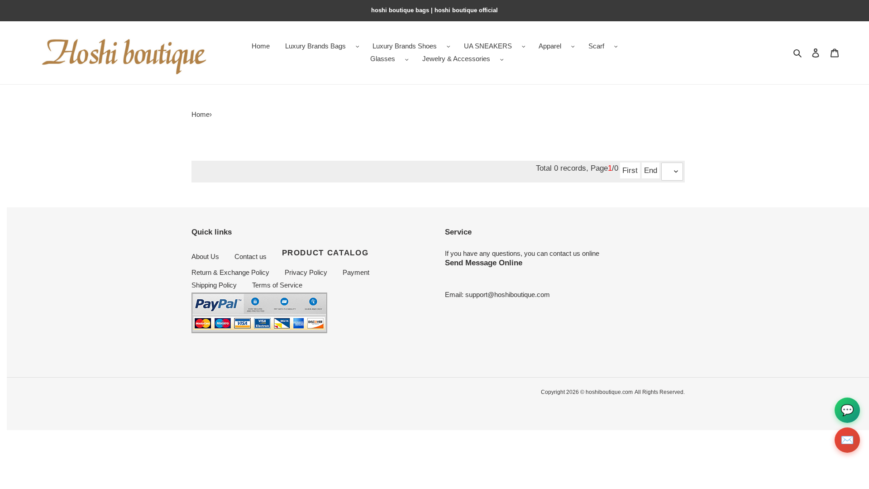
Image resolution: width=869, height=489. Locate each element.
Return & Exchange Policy (230, 272)
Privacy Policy (306, 272)
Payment (356, 272)
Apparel (550, 46)
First (630, 170)
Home (200, 114)
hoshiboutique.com (609, 392)
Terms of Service (277, 285)
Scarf (596, 46)
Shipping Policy (214, 285)
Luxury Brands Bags (315, 46)
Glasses (382, 58)
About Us (205, 256)
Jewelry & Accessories (456, 58)
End (650, 170)
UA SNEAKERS (488, 46)
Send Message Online (483, 263)
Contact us (250, 256)
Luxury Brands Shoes (404, 46)
